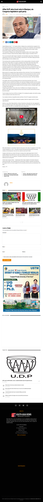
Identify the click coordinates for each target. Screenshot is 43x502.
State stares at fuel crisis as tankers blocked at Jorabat (14, 385)
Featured (6, 6)
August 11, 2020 (12, 14)
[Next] (22, 222)
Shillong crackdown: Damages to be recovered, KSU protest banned (16, 395)
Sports (4, 200)
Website (23, 251)
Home (3, 6)
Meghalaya (25, 200)
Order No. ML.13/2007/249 (35, 498)
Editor (7, 14)
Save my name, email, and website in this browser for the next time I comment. (18, 256)
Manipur (25, 14)
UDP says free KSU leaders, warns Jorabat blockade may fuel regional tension (17, 380)
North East (29, 14)
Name (3, 246)
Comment (4, 232)
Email (3, 251)
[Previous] (20, 222)
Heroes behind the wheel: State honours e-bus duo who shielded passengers (8, 215)
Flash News (22, 14)
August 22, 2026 (5, 205)
